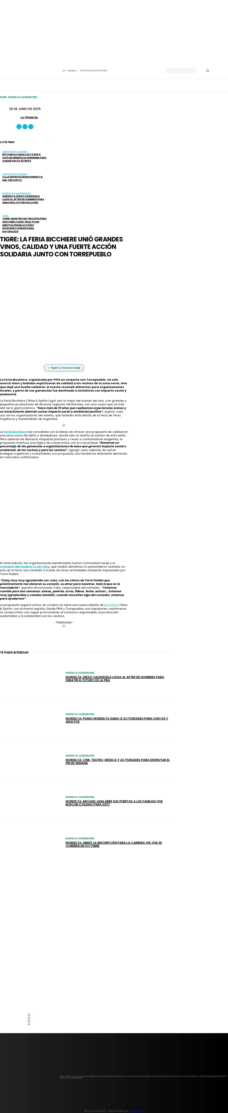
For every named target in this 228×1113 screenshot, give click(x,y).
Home (3, 97)
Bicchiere (111, 605)
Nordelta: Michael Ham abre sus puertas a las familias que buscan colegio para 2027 (114, 803)
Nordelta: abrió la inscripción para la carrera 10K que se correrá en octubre (114, 844)
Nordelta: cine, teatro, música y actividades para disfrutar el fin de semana (118, 761)
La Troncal (29, 117)
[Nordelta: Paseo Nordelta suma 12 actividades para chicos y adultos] (31, 718)
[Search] (207, 70)
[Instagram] (24, 126)
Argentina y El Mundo (14, 152)
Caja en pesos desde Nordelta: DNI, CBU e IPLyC (22, 178)
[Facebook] (19, 126)
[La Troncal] (16, 117)
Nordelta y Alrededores (22, 97)
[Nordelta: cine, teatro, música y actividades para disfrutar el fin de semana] (31, 759)
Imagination (136, 1111)
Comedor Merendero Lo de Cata (24, 567)
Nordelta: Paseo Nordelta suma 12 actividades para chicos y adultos (117, 720)
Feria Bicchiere (16, 432)
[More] (82, 354)
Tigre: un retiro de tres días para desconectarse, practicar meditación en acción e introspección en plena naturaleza (24, 225)
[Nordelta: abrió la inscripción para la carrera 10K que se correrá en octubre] (31, 842)
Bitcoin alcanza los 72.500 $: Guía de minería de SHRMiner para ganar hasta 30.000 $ (24, 158)
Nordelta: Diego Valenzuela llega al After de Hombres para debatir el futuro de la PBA (23, 199)
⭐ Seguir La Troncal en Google (63, 367)
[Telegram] (71, 354)
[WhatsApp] (61, 354)
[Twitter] (30, 126)
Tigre (5, 216)
